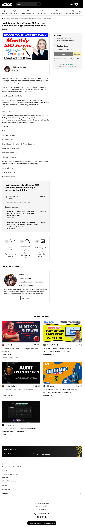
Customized (62, 46)
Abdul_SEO (22, 67)
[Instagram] (43, 517)
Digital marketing (12, 18)
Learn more (26, 298)
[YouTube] (40, 517)
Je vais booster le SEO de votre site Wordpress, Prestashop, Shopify (57, 350)
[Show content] (81, 485)
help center (46, 454)
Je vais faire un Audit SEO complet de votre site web (20, 350)
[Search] (38, 4)
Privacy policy (41, 509)
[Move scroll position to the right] (80, 12)
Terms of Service (41, 506)
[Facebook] (46, 517)
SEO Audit (47, 18)
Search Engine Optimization (31, 18)
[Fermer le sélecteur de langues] (54, 523)
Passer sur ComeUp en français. (41, 523)
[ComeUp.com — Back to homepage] (7, 4)
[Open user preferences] (80, 4)
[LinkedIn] (38, 517)
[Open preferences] (71, 4)
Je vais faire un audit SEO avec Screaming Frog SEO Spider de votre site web (61, 391)
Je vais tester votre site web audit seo (17, 390)
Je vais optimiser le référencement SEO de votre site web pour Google (19, 430)
